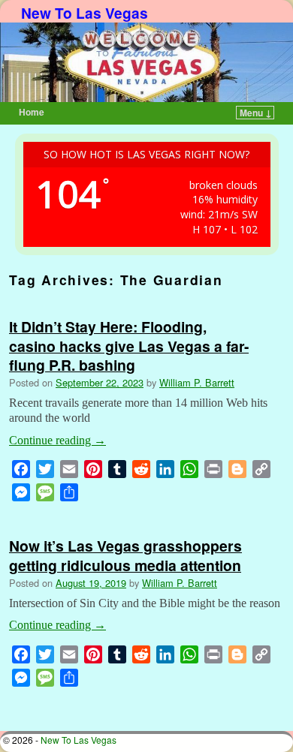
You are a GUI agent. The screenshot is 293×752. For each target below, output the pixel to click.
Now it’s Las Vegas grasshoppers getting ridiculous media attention (125, 555)
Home (31, 112)
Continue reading (57, 440)
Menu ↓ (256, 112)
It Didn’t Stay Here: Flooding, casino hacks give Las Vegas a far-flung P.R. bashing (129, 345)
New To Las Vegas (84, 12)
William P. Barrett (196, 382)
